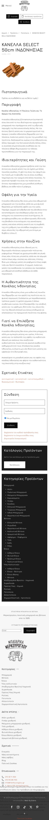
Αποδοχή (7, 814)
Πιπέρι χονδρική (9, 721)
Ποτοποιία (6, 698)
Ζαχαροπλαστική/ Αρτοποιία (14, 704)
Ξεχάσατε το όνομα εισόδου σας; (19, 435)
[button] (7, 5)
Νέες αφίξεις (7, 757)
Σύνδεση (26, 22)
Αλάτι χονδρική (8, 718)
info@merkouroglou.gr (14, 783)
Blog (4, 760)
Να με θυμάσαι (13, 418)
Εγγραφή (14, 16)
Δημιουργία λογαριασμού (15, 438)
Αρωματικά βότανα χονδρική (14, 738)
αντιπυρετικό (8, 379)
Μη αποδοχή (22, 814)
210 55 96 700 (11, 780)
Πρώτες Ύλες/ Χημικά (11, 692)
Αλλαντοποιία (8, 701)
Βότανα (5, 678)
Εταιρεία (6, 752)
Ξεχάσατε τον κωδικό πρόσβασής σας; (21, 432)
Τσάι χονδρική (8, 726)
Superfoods (7, 689)
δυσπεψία (20, 382)
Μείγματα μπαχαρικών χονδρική (16, 723)
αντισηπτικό (20, 379)
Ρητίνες (5, 695)
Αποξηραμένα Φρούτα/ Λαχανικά (16, 687)
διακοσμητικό (8, 382)
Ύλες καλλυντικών (9, 684)
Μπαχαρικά (7, 675)
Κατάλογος (14, 465)
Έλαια (4, 681)
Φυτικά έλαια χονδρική (12, 732)
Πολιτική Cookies (24, 818)
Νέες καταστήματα (10, 755)
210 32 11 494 (10, 777)
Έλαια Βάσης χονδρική (11, 735)
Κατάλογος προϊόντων (33, 16)
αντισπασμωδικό (35, 379)
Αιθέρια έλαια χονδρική (12, 729)
